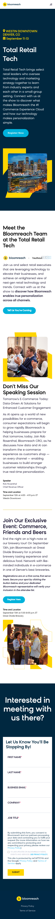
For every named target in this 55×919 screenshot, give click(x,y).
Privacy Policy (14, 848)
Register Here (14, 600)
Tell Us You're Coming (19, 310)
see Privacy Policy (39, 855)
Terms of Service (27, 911)
